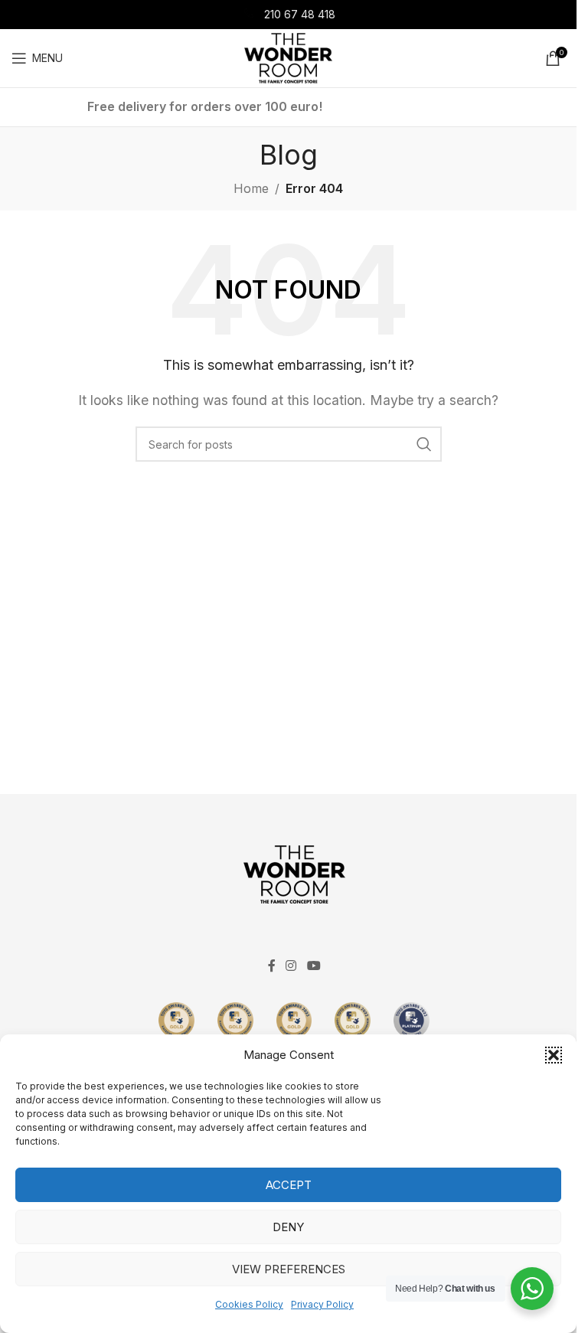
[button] (553, 1055)
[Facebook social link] (272, 966)
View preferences (288, 1269)
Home (251, 188)
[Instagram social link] (291, 966)
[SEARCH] (424, 444)
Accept (289, 1185)
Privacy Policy (322, 1304)
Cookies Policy (249, 1304)
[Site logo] (288, 56)
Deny (288, 1227)
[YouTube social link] (313, 966)
